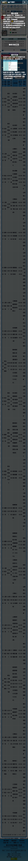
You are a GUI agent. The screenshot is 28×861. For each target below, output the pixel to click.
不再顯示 (12, 2)
